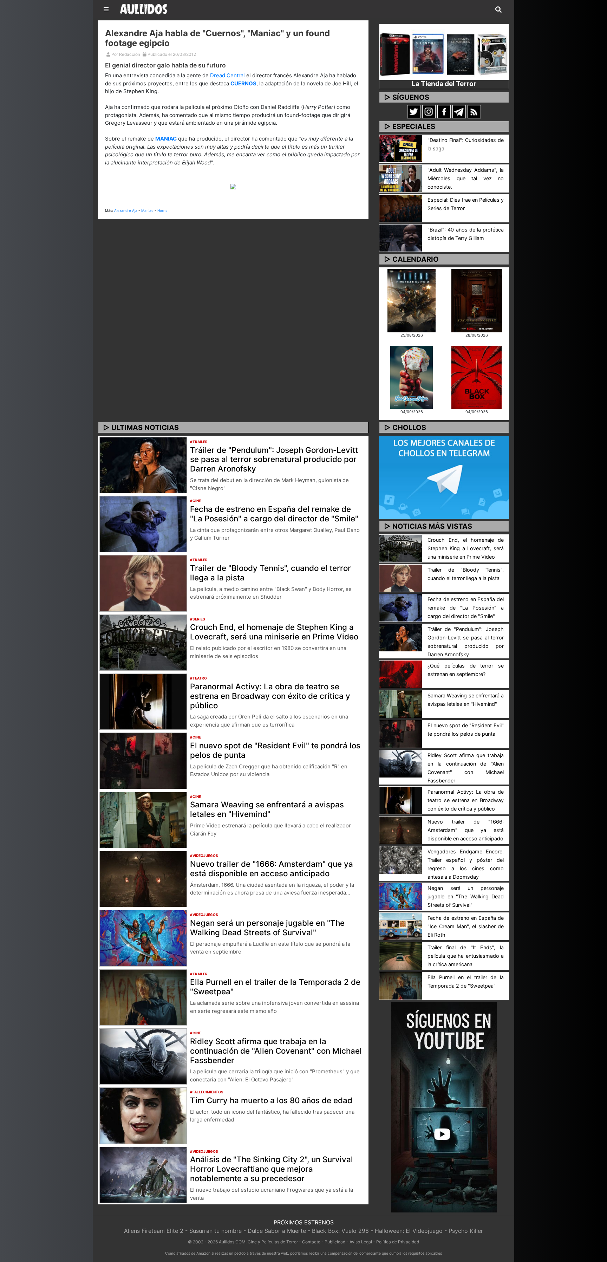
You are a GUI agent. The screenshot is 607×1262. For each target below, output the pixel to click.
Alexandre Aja (125, 210)
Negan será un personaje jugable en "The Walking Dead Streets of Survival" (267, 927)
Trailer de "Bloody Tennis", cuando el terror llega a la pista (270, 572)
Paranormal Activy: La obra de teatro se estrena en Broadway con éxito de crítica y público (270, 696)
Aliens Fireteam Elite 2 (153, 1230)
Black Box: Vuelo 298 (340, 1230)
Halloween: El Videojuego (409, 1230)
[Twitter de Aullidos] (413, 111)
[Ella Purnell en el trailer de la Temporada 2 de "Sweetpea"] (143, 996)
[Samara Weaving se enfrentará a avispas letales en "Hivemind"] (143, 819)
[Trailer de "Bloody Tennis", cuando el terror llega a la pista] (143, 582)
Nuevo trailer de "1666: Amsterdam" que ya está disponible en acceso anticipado (271, 868)
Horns (162, 210)
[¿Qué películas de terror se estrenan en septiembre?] (400, 673)
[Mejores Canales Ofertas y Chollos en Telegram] (444, 477)
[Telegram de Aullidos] (459, 111)
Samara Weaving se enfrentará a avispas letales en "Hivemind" (267, 809)
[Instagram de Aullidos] (429, 111)
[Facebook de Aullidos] (444, 111)
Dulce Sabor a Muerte (277, 1230)
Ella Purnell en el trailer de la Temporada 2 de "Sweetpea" (275, 986)
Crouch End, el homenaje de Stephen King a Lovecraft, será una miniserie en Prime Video (274, 631)
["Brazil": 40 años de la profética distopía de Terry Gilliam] (400, 237)
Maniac (147, 210)
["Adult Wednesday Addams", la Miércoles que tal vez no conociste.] (400, 177)
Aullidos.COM (232, 1241)
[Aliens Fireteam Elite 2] (411, 300)
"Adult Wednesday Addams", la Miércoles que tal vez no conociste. (465, 178)
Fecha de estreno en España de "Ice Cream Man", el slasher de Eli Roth (465, 926)
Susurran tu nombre (215, 1230)
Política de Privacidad (397, 1241)
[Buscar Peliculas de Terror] (498, 10)
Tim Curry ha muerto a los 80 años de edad (271, 1100)
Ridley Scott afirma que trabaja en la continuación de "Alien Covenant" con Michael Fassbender (276, 1050)
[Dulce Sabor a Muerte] (411, 376)
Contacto (311, 1241)
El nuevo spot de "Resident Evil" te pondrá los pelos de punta (275, 750)
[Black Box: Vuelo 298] (476, 376)
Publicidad (335, 1241)
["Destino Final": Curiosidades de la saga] (400, 147)
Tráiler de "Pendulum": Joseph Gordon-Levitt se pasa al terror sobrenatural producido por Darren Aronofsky (274, 459)
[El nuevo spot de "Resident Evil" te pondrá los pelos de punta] (143, 760)
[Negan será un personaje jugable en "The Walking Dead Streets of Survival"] (143, 937)
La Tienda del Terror (444, 83)
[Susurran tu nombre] (476, 300)
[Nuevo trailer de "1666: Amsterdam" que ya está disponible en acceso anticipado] (143, 878)
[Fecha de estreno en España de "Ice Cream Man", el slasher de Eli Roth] (400, 925)
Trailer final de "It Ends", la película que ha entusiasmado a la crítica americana (465, 955)
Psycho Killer (466, 1230)
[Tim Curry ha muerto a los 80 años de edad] (143, 1115)
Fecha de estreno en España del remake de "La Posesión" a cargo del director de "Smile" (274, 513)
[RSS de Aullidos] (474, 111)
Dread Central (227, 75)
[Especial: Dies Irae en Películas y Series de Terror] (400, 207)
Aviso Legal (361, 1241)
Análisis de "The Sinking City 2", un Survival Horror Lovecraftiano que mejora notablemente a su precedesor (271, 1168)
